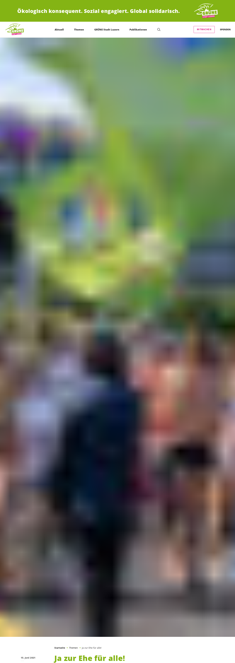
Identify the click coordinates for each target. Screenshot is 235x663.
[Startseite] (206, 11)
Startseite (59, 648)
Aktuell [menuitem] (59, 29)
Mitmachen (204, 29)
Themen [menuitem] (79, 29)
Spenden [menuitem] (225, 29)
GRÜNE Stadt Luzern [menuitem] (106, 29)
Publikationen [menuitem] (138, 29)
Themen (73, 647)
